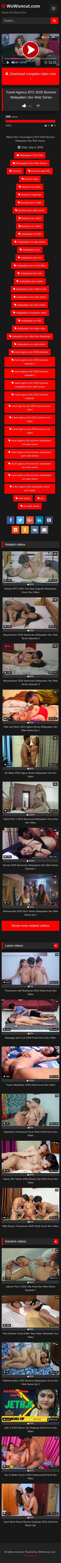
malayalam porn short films (31, 265)
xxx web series (31, 506)
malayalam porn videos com (31, 289)
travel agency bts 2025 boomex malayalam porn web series (31, 385)
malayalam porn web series (31, 297)
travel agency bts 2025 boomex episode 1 (31, 362)
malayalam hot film (31, 234)
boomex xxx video (31, 226)
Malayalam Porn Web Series (31, 163)
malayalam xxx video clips (31, 328)
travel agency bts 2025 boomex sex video (31, 419)
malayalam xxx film (31, 320)
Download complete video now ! (32, 76)
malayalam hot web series (31, 242)
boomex (16, 171)
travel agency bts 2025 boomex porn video (31, 408)
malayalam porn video (31, 281)
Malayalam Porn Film (31, 155)
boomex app (31, 179)
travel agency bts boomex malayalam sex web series (31, 465)
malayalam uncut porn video (31, 312)
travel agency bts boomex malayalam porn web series (31, 454)
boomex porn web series (31, 210)
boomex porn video (31, 202)
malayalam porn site (31, 273)
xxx (42, 498)
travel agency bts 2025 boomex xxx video (31, 431)
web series (24, 498)
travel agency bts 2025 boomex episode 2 (31, 373)
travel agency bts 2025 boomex (31, 352)
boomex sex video (31, 218)
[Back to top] (50, 1553)
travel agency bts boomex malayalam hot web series (31, 442)
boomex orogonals (31, 194)
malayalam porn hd (31, 257)
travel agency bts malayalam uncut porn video (31, 488)
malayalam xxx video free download (31, 336)
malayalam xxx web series (31, 344)
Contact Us (30, 1555)
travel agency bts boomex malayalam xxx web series (31, 477)
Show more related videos (30, 925)
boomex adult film (40, 171)
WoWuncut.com (22, 6)
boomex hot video (31, 186)
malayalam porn (31, 249)
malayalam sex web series (31, 305)
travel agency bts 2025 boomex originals (31, 396)
